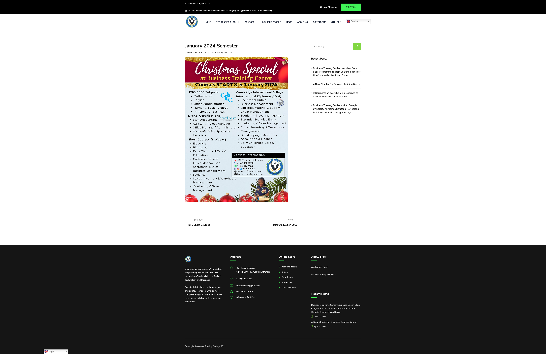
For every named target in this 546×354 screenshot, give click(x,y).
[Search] (357, 46)
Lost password (289, 287)
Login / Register (329, 7)
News (289, 22)
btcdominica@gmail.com (199, 3)
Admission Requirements (323, 274)
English (354, 21)
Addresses (287, 282)
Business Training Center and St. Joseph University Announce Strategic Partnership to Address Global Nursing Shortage (336, 109)
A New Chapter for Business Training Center (337, 84)
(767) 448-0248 (244, 278)
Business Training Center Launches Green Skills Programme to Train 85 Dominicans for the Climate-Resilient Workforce (336, 72)
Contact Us (319, 22)
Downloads (287, 277)
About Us (302, 22)
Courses (250, 22)
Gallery (336, 22)
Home (208, 22)
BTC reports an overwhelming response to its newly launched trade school (335, 95)
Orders (285, 272)
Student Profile (271, 22)
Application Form (319, 267)
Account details (289, 266)
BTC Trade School (226, 22)
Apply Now (351, 7)
